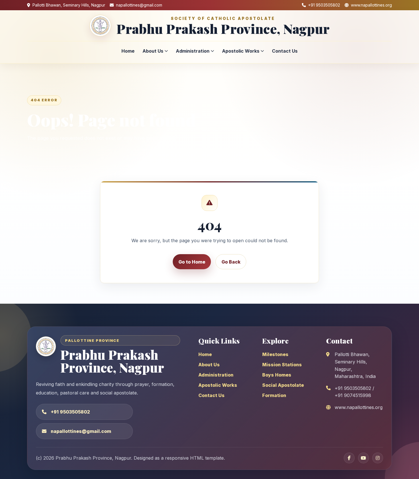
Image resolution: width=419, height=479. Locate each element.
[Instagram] (377, 458)
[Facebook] (349, 458)
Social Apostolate (283, 385)
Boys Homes (276, 375)
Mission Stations (282, 364)
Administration (193, 51)
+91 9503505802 (70, 412)
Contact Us (285, 51)
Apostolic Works (240, 51)
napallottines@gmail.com (81, 431)
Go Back (231, 262)
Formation (274, 395)
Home (128, 51)
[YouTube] (363, 458)
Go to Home (191, 262)
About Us (153, 51)
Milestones (275, 354)
